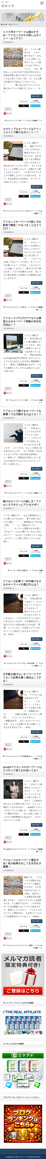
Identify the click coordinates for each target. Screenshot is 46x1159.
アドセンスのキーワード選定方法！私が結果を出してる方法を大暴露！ (22, 863)
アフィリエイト (11, 211)
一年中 (28, 663)
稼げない (30, 756)
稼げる (25, 570)
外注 (26, 400)
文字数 (24, 756)
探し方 (24, 307)
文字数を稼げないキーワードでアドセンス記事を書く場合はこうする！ (22, 677)
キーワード (11, 120)
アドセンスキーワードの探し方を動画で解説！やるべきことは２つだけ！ (22, 225)
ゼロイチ (8, 6)
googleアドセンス (12, 849)
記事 (32, 663)
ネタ (24, 663)
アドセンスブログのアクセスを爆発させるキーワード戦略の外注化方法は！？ (22, 321)
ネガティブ (29, 211)
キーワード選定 (27, 945)
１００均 (18, 120)
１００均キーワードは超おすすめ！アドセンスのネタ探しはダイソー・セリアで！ (22, 35)
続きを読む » (36, 96)
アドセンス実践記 (31, 120)
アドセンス (10, 307)
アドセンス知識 (37, 400)
